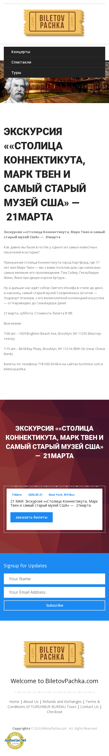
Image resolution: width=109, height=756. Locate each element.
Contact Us (89, 706)
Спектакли (21, 62)
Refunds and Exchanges (62, 701)
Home (14, 701)
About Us (31, 701)
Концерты (20, 51)
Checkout (54, 711)
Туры (16, 72)
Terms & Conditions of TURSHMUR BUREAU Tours (54, 704)
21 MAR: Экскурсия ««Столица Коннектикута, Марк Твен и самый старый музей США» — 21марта (54, 503)
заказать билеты (31, 517)
